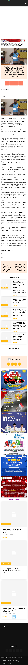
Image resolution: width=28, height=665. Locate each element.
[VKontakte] (21, 650)
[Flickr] (14, 650)
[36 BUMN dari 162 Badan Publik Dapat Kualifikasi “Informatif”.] (6, 302)
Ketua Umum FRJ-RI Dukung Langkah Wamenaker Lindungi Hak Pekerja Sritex (18, 337)
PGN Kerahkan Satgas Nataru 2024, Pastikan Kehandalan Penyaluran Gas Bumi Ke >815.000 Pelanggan (19, 325)
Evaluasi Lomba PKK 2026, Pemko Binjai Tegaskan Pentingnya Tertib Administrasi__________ (14, 610)
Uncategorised (6, 524)
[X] (11, 83)
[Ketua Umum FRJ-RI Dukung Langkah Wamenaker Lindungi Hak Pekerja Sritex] (6, 338)
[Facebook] (7, 83)
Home (2, 43)
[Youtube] (19, 364)
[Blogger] (7, 650)
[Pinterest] (16, 83)
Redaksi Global (6, 89)
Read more (15, 295)
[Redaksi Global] (10, 359)
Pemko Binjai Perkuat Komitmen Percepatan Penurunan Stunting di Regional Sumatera (12, 570)
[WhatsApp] (21, 83)
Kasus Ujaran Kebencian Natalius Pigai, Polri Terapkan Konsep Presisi (7, 268)
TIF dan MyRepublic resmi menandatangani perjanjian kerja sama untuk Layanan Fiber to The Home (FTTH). (19, 312)
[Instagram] (12, 364)
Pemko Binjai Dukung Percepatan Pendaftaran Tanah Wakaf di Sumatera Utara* (14, 531)
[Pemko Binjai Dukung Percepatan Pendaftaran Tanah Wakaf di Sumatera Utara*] (14, 514)
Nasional (7, 43)
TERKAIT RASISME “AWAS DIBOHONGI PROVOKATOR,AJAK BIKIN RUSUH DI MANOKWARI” (19, 268)
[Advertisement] (14, 21)
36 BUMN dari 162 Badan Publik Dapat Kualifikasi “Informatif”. (19, 300)
